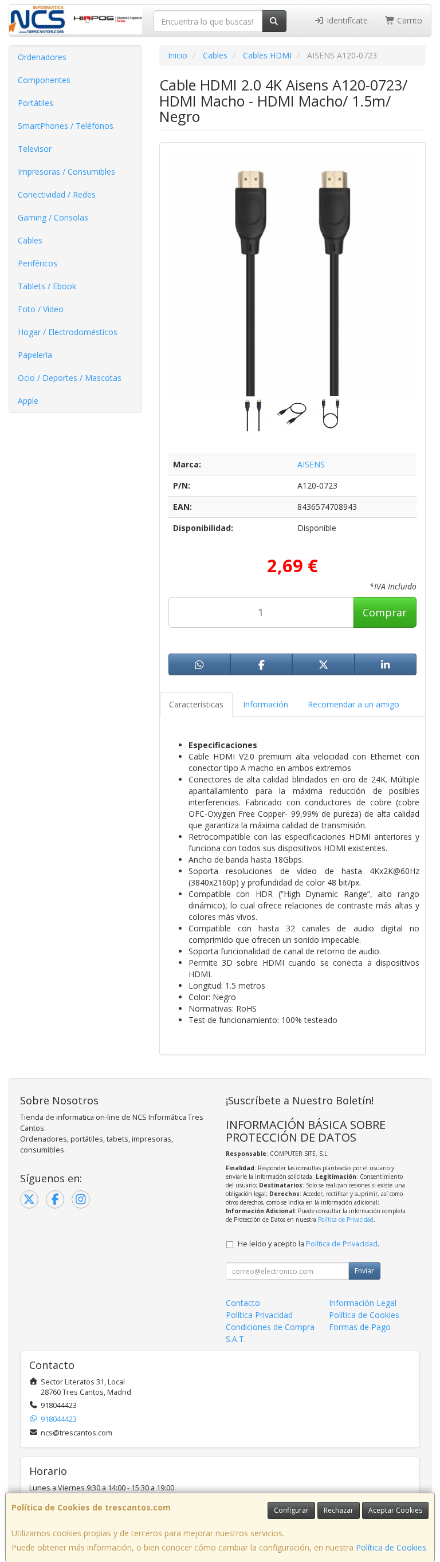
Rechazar (338, 1510)
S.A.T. (236, 1338)
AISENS (311, 464)
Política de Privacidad (346, 1219)
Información (265, 704)
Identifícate (346, 20)
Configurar (291, 1510)
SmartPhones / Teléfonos (65, 125)
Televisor (35, 148)
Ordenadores (42, 57)
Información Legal (362, 1302)
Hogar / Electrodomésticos (67, 331)
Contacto (243, 1302)
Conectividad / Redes (57, 194)
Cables (30, 240)
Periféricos (37, 263)
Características (196, 704)
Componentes (44, 79)
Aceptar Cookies (395, 1510)
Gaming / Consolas (53, 217)
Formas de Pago (360, 1326)
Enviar (364, 1271)
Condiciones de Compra (270, 1326)
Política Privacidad (259, 1314)
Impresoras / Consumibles (66, 171)
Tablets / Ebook (47, 286)
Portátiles (35, 102)
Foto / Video (41, 309)
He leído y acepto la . (308, 1244)
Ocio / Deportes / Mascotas (69, 377)
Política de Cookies (391, 1547)
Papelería (35, 354)
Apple (28, 400)
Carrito (408, 20)
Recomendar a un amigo (353, 704)
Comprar (385, 612)
